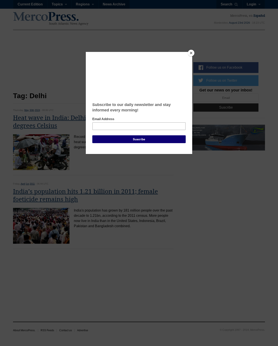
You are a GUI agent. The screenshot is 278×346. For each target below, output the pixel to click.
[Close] (191, 53)
